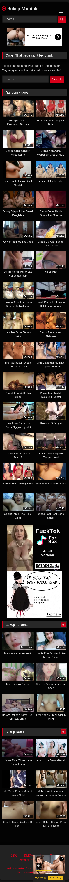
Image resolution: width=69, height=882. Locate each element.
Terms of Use (26, 859)
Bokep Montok (22, 8)
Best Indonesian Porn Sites (21, 868)
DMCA (28, 855)
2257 (14, 855)
